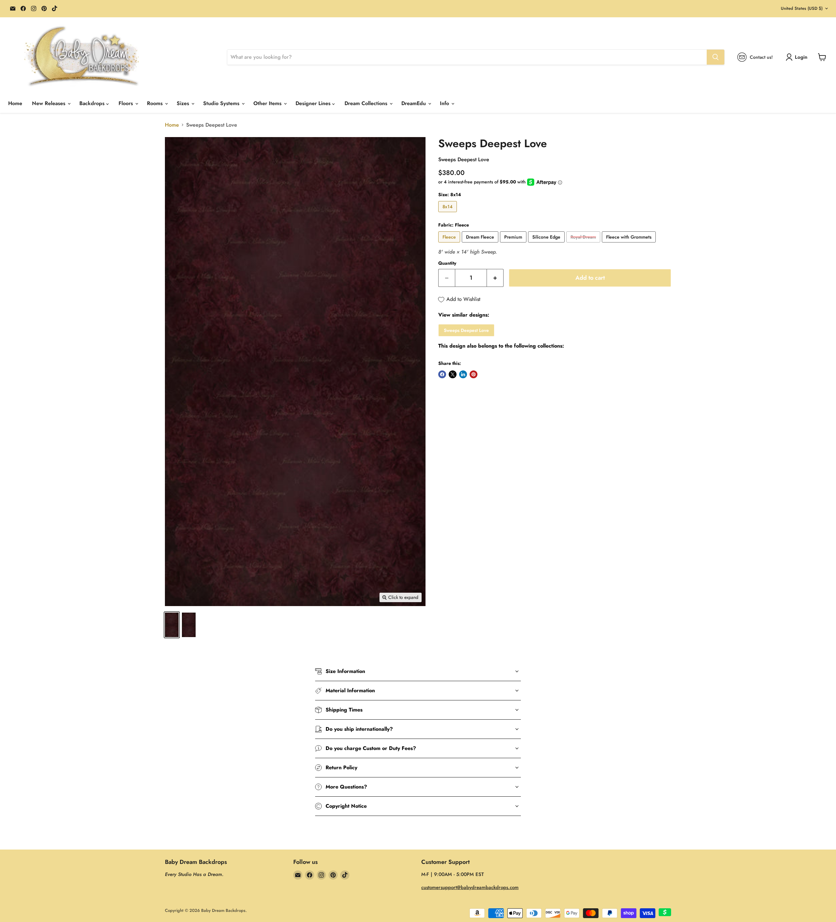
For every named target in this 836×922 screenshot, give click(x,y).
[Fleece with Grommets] (629, 244)
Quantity (447, 263)
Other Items (268, 103)
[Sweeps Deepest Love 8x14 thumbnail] (171, 625)
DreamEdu (414, 103)
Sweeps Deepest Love (466, 330)
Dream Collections (367, 103)
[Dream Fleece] (481, 244)
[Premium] (514, 244)
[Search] (715, 57)
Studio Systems (222, 103)
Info (445, 103)
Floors (127, 103)
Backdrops (92, 103)
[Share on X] (453, 374)
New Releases (49, 103)
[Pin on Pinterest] (473, 374)
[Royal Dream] (584, 244)
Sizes (184, 103)
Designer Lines (314, 103)
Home (15, 103)
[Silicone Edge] (547, 244)
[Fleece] (450, 244)
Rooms (155, 103)
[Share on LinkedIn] (463, 374)
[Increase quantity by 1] (495, 278)
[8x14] (448, 213)
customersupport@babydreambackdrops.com (470, 887)
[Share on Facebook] (442, 374)
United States (802, 8)
